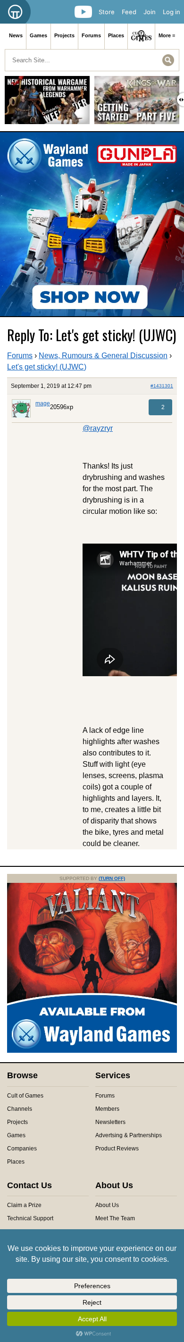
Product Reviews (117, 1148)
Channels (19, 1109)
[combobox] (92, 60)
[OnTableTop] (15, 12)
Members (107, 1109)
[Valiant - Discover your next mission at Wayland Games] (92, 1051)
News (16, 35)
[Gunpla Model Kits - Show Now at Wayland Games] (92, 224)
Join (149, 12)
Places (116, 35)
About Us (107, 1205)
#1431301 (162, 385)
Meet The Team (115, 1218)
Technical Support (30, 1218)
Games (38, 35)
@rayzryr (98, 428)
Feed (129, 12)
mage (42, 403)
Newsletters (110, 1122)
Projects (64, 35)
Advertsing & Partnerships (128, 1135)
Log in (171, 12)
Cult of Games (25, 1095)
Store (107, 12)
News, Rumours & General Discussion (103, 356)
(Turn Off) (112, 878)
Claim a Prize (24, 1205)
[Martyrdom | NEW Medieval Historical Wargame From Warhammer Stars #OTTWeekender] (47, 103)
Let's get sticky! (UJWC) (46, 367)
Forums (91, 35)
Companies (22, 1148)
